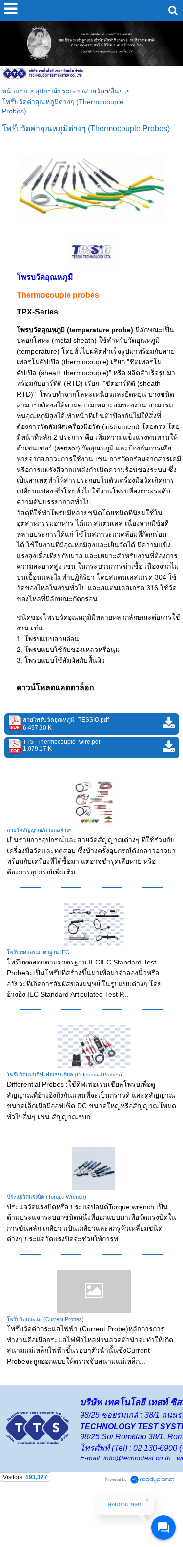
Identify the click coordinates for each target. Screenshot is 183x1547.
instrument (120, 426)
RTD (73, 383)
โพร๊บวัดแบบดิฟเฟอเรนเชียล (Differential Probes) (64, 1074)
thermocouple (85, 362)
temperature (38, 351)
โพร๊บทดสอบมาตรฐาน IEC (38, 952)
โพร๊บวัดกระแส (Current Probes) (45, 1319)
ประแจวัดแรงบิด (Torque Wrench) (46, 1197)
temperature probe (100, 330)
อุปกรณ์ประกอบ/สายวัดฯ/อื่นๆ (79, 91)
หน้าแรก (14, 91)
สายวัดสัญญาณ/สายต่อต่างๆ (39, 830)
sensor (67, 448)
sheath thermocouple (73, 373)
